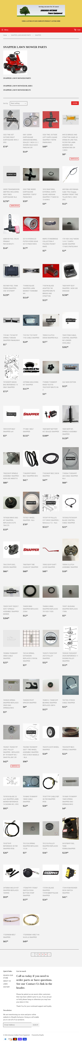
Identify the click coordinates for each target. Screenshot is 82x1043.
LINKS (5, 984)
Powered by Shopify (38, 1035)
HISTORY (6, 987)
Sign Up (35, 1025)
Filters (75, 103)
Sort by (5, 103)
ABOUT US (7, 981)
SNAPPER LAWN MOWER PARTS (21, 35)
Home (5, 35)
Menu (6, 30)
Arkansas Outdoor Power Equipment (19, 1035)
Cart (78, 30)
